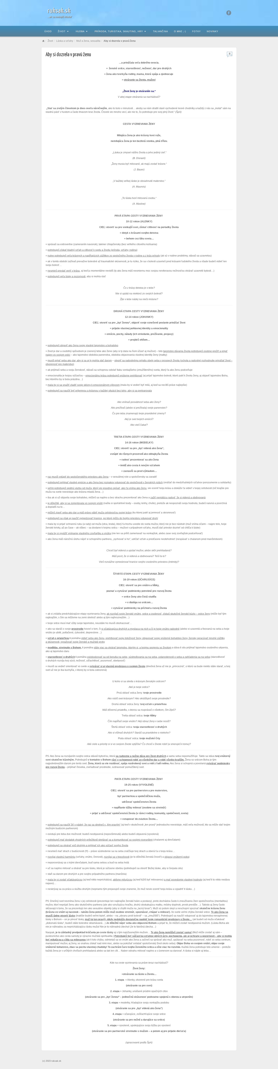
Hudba (80, 31)
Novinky (212, 31)
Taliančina (160, 31)
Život (62, 31)
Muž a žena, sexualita (88, 40)
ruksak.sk (59, 11)
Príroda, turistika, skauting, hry (119, 31)
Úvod (48, 31)
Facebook (228, 12)
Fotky (196, 31)
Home (43, 41)
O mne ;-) (180, 31)
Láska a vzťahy (64, 40)
